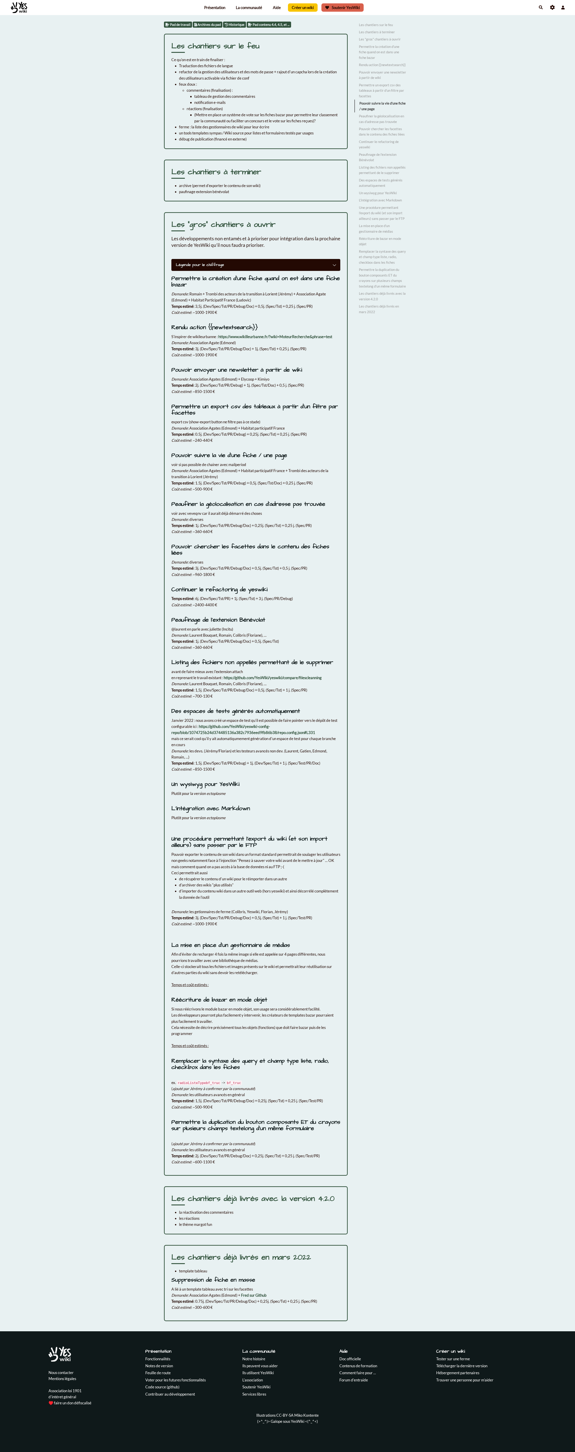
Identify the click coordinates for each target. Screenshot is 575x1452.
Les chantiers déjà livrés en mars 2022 (379, 309)
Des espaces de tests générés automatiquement (380, 182)
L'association (252, 1380)
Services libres (254, 1394)
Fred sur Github (254, 1295)
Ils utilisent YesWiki (258, 1372)
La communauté (249, 7)
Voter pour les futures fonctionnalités (175, 1380)
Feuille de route (158, 1372)
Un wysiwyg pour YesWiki (378, 193)
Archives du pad (209, 24)
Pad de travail (179, 24)
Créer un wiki (303, 7)
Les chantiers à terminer (377, 32)
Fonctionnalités (157, 1358)
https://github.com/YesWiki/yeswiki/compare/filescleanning (273, 677)
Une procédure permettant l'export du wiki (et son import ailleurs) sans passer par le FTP (382, 213)
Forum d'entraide (353, 1380)
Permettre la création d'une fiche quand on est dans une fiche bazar (379, 52)
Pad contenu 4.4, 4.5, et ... (271, 24)
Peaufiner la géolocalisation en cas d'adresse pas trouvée (381, 118)
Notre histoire (253, 1358)
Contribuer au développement (170, 1394)
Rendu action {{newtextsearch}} (382, 65)
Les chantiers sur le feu (376, 25)
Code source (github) (162, 1387)
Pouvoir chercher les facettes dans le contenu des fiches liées (382, 131)
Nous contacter (61, 1372)
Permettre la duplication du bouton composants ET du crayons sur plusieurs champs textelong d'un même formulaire (382, 278)
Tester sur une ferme (453, 1358)
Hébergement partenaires (457, 1372)
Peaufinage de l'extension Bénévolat (377, 157)
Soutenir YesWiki (345, 7)
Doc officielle (350, 1358)
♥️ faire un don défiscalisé (70, 1403)
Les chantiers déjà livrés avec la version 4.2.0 (382, 296)
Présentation (214, 7)
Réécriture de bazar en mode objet (380, 241)
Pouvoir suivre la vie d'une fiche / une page (382, 106)
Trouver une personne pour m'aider (464, 1380)
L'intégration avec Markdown (380, 200)
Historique (236, 24)
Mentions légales (62, 1378)
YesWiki (297, 1421)
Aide (277, 7)
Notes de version (159, 1365)
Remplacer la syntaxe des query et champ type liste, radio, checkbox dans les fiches (382, 256)
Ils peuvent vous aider (260, 1365)
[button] (563, 7)
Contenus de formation (358, 1365)
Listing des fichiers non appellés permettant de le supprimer (382, 170)
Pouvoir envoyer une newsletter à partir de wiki (382, 75)
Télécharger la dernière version (461, 1365)
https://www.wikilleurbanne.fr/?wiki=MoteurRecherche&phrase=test (275, 336)
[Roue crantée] (552, 7)
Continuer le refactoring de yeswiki (379, 144)
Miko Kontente (306, 1415)
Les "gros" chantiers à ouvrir (380, 39)
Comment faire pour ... (357, 1372)
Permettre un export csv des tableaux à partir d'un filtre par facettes (381, 90)
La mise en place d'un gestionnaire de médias (376, 228)
